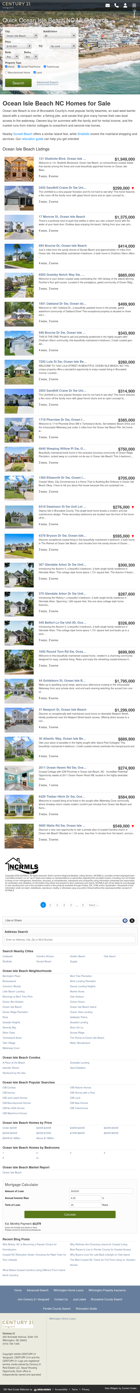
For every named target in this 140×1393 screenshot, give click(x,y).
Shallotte (83, 133)
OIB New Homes (79, 1103)
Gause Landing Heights (82, 986)
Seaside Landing (79, 1022)
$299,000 (124, 188)
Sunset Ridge (77, 1032)
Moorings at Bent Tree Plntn (18, 996)
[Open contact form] (108, 5)
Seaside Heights (11, 1022)
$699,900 (126, 652)
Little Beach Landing (14, 991)
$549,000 (124, 826)
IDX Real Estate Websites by (18, 1389)
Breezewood (9, 981)
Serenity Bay (9, 1027)
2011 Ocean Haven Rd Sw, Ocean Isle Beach (63, 767)
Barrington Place (11, 976)
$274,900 (126, 768)
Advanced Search (47, 82)
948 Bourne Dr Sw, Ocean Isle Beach (63, 332)
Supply (73, 961)
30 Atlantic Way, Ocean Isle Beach (63, 738)
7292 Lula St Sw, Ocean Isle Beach (63, 361)
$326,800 (126, 623)
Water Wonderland (80, 1043)
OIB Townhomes (79, 1108)
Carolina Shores (45, 956)
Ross (5, 1017)
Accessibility (61, 1389)
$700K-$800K (77, 1133)
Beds (8, 52)
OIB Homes (9, 1092)
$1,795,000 (125, 681)
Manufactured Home (18, 72)
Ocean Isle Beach (12, 1007)
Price (8, 41)
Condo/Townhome (30, 66)
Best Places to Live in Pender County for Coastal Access (100, 1249)
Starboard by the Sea (14, 1073)
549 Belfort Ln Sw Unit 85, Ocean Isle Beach (63, 622)
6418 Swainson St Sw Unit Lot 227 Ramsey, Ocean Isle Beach (63, 506)
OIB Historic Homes (80, 1087)
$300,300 (126, 565)
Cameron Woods (12, 986)
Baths (27, 52)
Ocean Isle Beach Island (83, 1007)
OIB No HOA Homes (14, 1108)
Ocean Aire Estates (13, 1001)
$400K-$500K (111, 1127)
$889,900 (126, 739)
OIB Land (75, 1097)
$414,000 (126, 246)
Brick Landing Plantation (83, 981)
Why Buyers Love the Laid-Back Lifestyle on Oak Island (100, 1254)
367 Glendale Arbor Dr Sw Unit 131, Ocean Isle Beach (63, 564)
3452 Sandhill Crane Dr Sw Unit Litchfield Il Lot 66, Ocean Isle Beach (63, 187)
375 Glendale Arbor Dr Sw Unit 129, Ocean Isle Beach (63, 593)
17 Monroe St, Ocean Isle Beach (62, 216)
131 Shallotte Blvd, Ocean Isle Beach (63, 158)
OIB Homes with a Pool (82, 1092)
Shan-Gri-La (76, 1027)
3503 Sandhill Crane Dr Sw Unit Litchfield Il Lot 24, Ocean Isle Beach (63, 390)
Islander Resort (11, 1067)
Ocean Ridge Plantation (15, 1012)
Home (11, 66)
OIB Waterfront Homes (15, 1113)
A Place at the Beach (14, 1062)
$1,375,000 (125, 217)
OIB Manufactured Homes (17, 1103)
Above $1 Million (45, 1138)
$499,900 (126, 304)
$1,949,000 (125, 159)
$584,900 (126, 797)
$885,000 (126, 275)
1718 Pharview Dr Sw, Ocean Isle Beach (63, 419)
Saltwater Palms (78, 1017)
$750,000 (126, 449)
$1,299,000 (125, 710)
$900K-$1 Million (11, 1138)
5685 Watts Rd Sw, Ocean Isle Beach (63, 825)
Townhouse (52, 66)
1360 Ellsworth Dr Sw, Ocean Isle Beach (63, 477)
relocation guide (32, 138)
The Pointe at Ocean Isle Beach (87, 1037)
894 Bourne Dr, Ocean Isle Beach (63, 245)
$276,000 (124, 507)
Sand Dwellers (78, 1067)
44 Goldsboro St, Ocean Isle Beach (63, 680)
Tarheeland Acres (12, 1037)
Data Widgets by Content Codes (121, 1388)
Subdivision (50, 31)
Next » (93, 905)
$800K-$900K (111, 1133)
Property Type (13, 62)
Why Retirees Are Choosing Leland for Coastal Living (98, 1244)
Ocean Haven (77, 1001)
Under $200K (10, 1127)
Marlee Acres (77, 991)
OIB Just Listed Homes (15, 1097)
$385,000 (126, 420)
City (7, 31)
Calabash (8, 956)
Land (39, 72)
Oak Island (109, 956)
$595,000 (124, 536)
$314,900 (126, 391)
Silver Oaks (9, 1032)
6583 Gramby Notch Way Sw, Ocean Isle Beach (63, 274)
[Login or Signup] (125, 5)
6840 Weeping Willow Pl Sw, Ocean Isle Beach (63, 448)
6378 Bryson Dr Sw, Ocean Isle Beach (63, 535)
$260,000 (126, 362)
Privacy (85, 1389)
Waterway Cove (11, 1048)
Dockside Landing (79, 1062)
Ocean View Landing (81, 1012)
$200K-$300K (43, 1127)
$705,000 (126, 478)
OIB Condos (9, 1087)
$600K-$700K (43, 1133)
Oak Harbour (77, 996)
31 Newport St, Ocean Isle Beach (62, 709)
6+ (37, 1157)
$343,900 (126, 333)
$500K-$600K (10, 1133)
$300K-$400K (77, 1127)
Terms (75, 1389)
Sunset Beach (22, 133)
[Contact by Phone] (116, 5)
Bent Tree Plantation (81, 976)
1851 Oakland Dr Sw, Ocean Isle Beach (63, 303)
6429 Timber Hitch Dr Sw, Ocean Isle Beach (63, 796)
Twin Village (9, 1043)
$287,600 (126, 594)
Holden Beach (77, 956)
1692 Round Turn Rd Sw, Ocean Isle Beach (63, 651)
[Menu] (134, 5)
